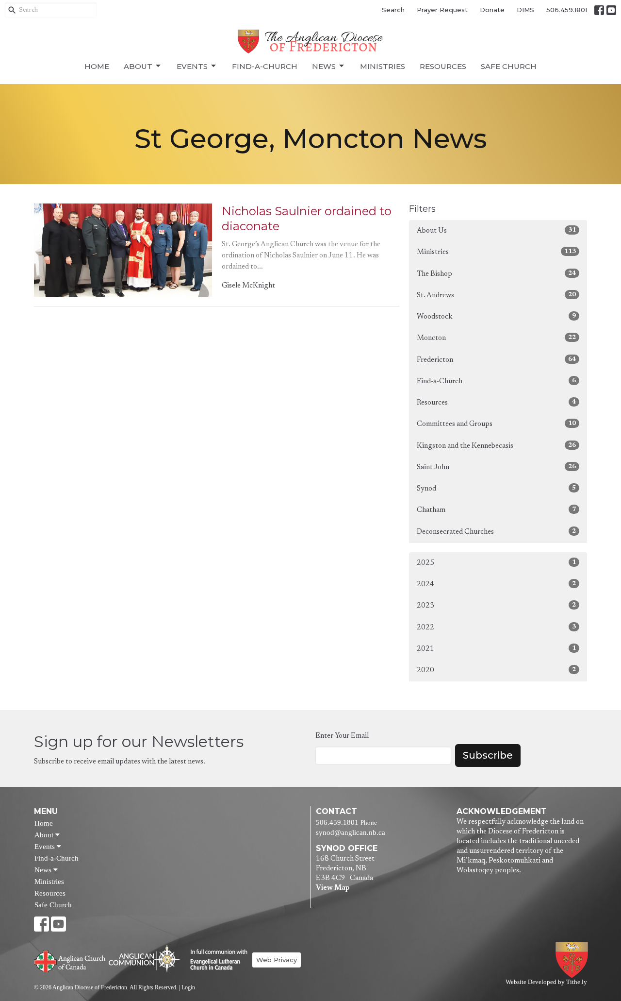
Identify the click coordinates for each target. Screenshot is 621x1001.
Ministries (382, 66)
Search (393, 10)
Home (96, 66)
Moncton (496, 338)
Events (192, 66)
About (138, 66)
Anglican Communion (144, 958)
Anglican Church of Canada (70, 960)
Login (188, 987)
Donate (492, 10)
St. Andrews (496, 295)
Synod (496, 488)
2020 (496, 670)
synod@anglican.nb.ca (350, 832)
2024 (496, 584)
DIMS (525, 10)
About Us (496, 231)
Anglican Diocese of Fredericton (574, 960)
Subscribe (488, 755)
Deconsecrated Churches (496, 532)
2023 (496, 606)
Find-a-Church (264, 66)
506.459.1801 (566, 10)
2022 (496, 627)
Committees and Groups (496, 424)
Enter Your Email (342, 736)
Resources (443, 66)
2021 (496, 649)
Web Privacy (276, 960)
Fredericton (496, 360)
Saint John (496, 467)
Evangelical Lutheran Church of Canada (215, 960)
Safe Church (509, 66)
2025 (496, 563)
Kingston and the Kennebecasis (496, 446)
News (324, 66)
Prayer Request (442, 10)
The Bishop (496, 274)
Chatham (496, 510)
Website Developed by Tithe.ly (546, 982)
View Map (332, 888)
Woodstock (496, 317)
